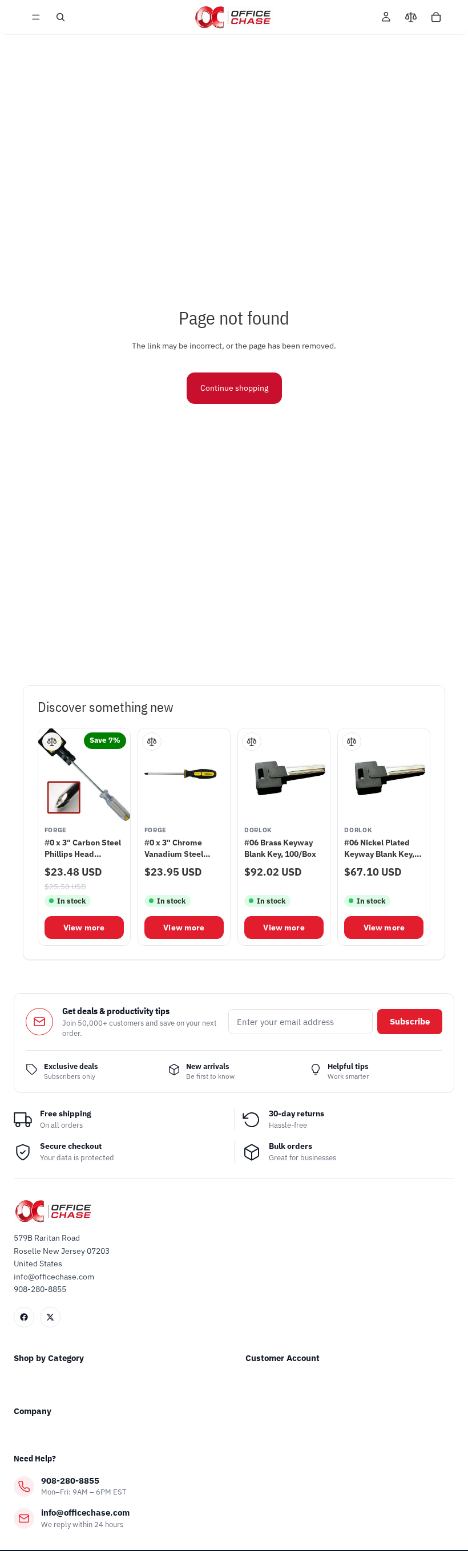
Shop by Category (49, 1357)
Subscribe (410, 1021)
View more (83, 927)
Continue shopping (234, 388)
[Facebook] (24, 1317)
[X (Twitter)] (50, 1317)
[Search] (60, 17)
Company (32, 1411)
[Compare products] (410, 17)
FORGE (56, 830)
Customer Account (282, 1357)
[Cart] (436, 17)
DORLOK (258, 830)
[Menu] (36, 17)
